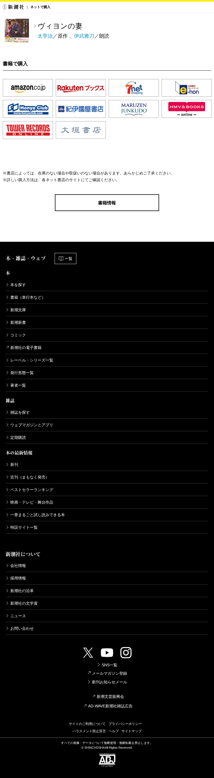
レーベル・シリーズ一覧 (31, 360)
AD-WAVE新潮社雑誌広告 (110, 706)
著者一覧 (18, 385)
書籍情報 (107, 202)
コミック (18, 335)
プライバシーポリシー (125, 724)
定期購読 (18, 437)
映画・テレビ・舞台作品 (31, 502)
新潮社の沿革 (22, 590)
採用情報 (18, 578)
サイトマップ (131, 731)
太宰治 (45, 36)
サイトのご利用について (87, 724)
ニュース (18, 616)
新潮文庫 (18, 310)
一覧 (68, 258)
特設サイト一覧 (24, 527)
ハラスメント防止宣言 (89, 731)
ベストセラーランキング (31, 489)
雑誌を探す (20, 412)
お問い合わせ (22, 628)
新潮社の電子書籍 (26, 347)
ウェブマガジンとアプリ (31, 425)
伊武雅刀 (84, 36)
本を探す (18, 285)
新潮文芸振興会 (110, 696)
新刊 (14, 464)
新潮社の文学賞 (24, 603)
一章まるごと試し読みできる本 (37, 515)
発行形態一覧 (22, 372)
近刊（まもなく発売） (29, 477)
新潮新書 (18, 322)
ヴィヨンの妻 (60, 26)
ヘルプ (114, 731)
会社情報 (18, 565)
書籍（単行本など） (27, 297)
